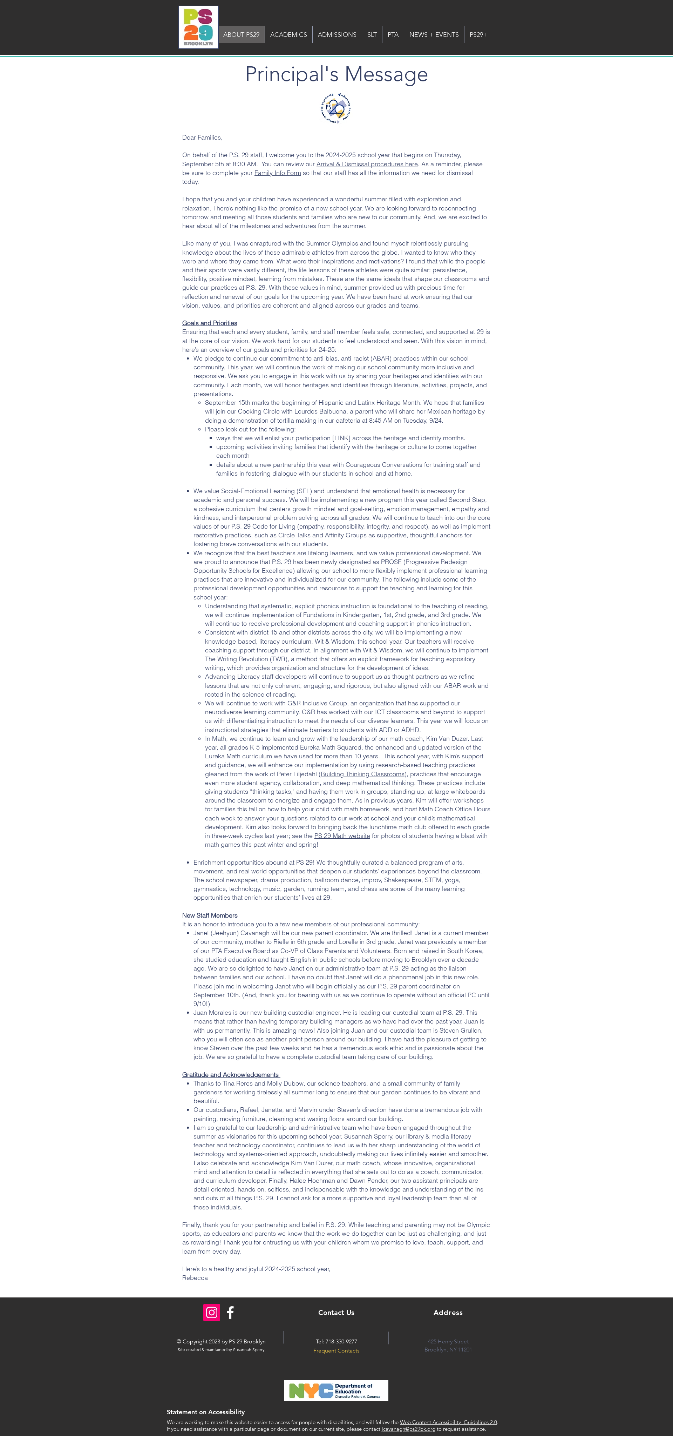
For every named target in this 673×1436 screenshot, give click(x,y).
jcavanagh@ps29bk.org (408, 1428)
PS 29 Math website (342, 836)
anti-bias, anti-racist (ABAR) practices (366, 358)
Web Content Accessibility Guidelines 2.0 (448, 1422)
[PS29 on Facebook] (230, 1312)
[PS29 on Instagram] (211, 1312)
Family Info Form (277, 173)
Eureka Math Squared (330, 747)
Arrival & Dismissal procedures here (367, 164)
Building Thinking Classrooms (363, 774)
